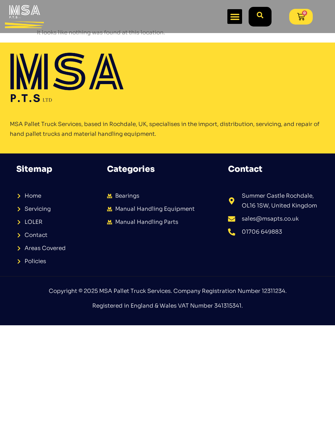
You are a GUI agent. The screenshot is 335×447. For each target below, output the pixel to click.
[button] (234, 16)
